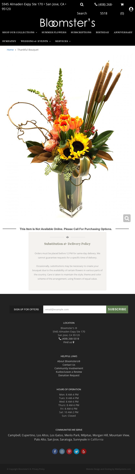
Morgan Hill (100, 435)
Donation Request (68, 375)
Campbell (14, 435)
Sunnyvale (80, 439)
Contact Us (69, 364)
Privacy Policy (38, 469)
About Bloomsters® (68, 361)
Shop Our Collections (18, 32)
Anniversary (123, 32)
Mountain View (119, 435)
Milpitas (86, 435)
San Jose (53, 439)
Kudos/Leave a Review (69, 371)
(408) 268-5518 (70, 338)
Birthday (102, 32)
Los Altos (43, 435)
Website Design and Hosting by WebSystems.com (108, 469)
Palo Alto (40, 439)
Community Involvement (68, 368)
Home (10, 49)
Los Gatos (56, 435)
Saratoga (66, 439)
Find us (68, 342)
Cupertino (28, 435)
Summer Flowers (54, 32)
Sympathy (9, 41)
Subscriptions (81, 32)
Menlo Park (72, 435)
